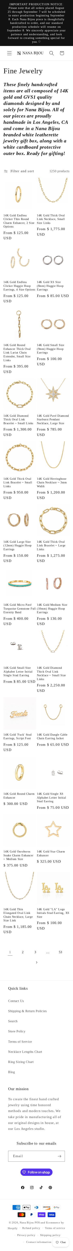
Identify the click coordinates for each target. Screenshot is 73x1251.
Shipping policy (50, 1235)
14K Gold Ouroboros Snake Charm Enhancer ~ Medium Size (18, 855)
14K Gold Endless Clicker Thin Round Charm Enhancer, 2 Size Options (18, 221)
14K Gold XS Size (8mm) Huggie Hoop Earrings (50, 285)
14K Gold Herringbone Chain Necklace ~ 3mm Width (52, 482)
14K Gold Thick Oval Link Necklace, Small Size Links (51, 219)
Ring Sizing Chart (21, 1062)
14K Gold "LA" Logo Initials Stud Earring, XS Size (53, 913)
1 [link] (10, 952)
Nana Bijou (27, 1222)
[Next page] (36, 962)
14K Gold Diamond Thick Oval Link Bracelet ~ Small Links (18, 419)
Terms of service (55, 1228)
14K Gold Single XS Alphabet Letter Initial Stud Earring (51, 797)
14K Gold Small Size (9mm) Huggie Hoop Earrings (50, 348)
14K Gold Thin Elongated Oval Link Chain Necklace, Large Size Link (18, 915)
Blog (11, 1072)
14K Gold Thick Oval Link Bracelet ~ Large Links (51, 545)
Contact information (39, 1242)
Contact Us (16, 1001)
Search (13, 1021)
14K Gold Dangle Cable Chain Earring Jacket (52, 736)
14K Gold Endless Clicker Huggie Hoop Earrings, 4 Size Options (19, 285)
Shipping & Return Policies (27, 1011)
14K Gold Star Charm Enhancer (51, 853)
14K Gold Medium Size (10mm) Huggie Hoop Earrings (52, 608)
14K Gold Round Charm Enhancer (18, 795)
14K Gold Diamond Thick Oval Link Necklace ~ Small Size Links (51, 673)
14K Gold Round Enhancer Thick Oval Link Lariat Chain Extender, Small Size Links (17, 352)
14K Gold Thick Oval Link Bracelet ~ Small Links (17, 482)
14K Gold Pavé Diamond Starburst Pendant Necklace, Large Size (53, 419)
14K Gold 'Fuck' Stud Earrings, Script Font (17, 736)
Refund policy (31, 1228)
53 (60, 952)
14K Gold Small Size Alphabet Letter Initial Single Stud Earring (18, 671)
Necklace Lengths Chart (25, 1051)
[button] (9, 53)
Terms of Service (20, 1041)
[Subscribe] (59, 1156)
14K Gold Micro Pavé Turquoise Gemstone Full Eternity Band (19, 608)
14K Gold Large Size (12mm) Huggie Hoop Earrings (17, 545)
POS (37, 1222)
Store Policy (16, 1031)
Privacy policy (26, 1235)
